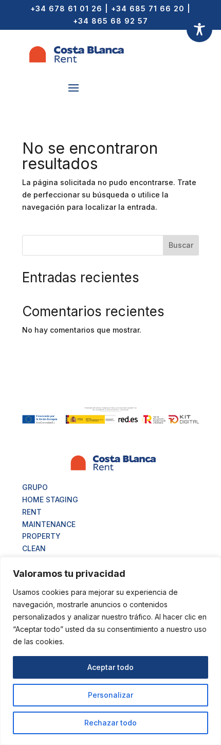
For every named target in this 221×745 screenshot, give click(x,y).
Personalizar (110, 695)
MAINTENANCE (49, 524)
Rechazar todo (110, 722)
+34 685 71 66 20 (148, 8)
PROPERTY (41, 536)
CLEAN (34, 548)
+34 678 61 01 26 (66, 8)
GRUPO (35, 487)
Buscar (181, 245)
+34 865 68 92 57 (110, 20)
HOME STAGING (50, 499)
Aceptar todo (110, 667)
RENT (32, 511)
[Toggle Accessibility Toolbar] (199, 29)
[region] (110, 651)
